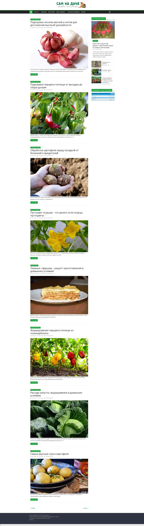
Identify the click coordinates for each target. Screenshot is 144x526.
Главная (31, 519)
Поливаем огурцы (106, 70)
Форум (83, 12)
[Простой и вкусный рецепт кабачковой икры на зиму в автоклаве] (103, 22)
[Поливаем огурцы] (96, 69)
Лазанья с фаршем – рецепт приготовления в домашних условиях (56, 270)
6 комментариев (49, 456)
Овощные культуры (35, 19)
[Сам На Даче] (31, 12)
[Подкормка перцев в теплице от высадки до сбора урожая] (59, 93)
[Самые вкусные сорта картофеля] (59, 459)
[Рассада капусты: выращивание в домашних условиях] (59, 401)
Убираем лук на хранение (106, 63)
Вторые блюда (34, 265)
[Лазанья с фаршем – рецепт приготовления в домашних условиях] (59, 277)
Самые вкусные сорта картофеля (49, 453)
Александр (41, 27)
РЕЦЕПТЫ (95, 40)
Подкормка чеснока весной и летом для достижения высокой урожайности (53, 24)
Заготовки (51, 12)
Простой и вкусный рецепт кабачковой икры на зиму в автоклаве (103, 45)
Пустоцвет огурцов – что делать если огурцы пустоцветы (56, 214)
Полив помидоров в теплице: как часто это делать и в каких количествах (107, 80)
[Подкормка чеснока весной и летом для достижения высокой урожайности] (59, 31)
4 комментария (49, 27)
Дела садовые (60, 12)
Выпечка (43, 12)
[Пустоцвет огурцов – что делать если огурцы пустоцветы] (59, 221)
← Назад (32, 508)
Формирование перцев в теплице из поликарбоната (51, 332)
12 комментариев (49, 273)
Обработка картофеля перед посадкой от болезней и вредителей (54, 152)
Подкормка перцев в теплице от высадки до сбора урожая (56, 86)
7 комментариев (49, 155)
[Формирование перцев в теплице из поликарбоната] (59, 339)
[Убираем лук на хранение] (96, 61)
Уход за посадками (74, 12)
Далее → (86, 508)
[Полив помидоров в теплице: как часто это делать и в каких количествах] (96, 77)
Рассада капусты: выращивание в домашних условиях (56, 394)
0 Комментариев (49, 335)
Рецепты (36, 12)
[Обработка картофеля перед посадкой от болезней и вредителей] (59, 159)
